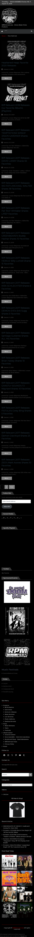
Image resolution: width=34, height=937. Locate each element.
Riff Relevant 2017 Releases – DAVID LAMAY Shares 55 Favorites (16, 161)
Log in (5, 683)
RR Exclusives (9, 707)
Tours (6, 728)
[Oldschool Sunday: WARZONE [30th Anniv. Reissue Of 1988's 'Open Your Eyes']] (9, 862)
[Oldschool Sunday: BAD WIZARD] (9, 894)
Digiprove (23, 936)
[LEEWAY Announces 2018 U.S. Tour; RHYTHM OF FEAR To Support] (9, 910)
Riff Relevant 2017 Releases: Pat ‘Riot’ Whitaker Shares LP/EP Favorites (15, 211)
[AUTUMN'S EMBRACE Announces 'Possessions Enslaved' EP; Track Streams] (24, 878)
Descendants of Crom (10, 673)
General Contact (10, 734)
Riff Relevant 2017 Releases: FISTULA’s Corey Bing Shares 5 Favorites (16, 411)
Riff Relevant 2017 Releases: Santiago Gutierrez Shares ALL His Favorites (15, 336)
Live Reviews (9, 717)
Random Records (10, 721)
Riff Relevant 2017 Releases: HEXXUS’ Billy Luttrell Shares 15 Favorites (16, 261)
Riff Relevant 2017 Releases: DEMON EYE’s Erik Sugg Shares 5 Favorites (15, 311)
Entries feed (7, 686)
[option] (21, 2)
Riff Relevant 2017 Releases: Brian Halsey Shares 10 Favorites (15, 361)
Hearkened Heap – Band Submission (17, 739)
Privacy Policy (9, 744)
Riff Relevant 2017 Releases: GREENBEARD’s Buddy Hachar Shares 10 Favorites (15, 236)
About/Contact (7, 733)
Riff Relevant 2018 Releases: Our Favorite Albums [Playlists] (15, 108)
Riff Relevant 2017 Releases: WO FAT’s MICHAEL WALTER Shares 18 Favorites (16, 186)
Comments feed (8, 689)
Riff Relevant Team (11, 741)
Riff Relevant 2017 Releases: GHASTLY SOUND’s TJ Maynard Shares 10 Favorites (16, 386)
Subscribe (7, 506)
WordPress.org (8, 692)
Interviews (8, 709)
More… (7, 78)
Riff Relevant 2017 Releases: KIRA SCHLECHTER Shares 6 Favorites (16, 286)
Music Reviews (9, 714)
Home (5, 746)
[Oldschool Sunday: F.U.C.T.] (24, 894)
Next (11, 487)
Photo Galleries (10, 719)
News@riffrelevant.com (9, 765)
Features (6, 705)
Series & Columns (10, 712)
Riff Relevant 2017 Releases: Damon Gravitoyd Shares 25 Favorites (15, 435)
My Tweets (5, 573)
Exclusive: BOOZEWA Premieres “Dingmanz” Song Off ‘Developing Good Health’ (16, 841)
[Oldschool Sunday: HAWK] (24, 862)
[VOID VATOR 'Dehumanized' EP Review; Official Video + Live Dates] (9, 878)
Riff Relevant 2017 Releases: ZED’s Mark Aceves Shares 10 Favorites (16, 462)
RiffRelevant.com (18, 928)
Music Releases (10, 725)
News (5, 724)
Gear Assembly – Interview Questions (17, 737)
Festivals (8, 730)
